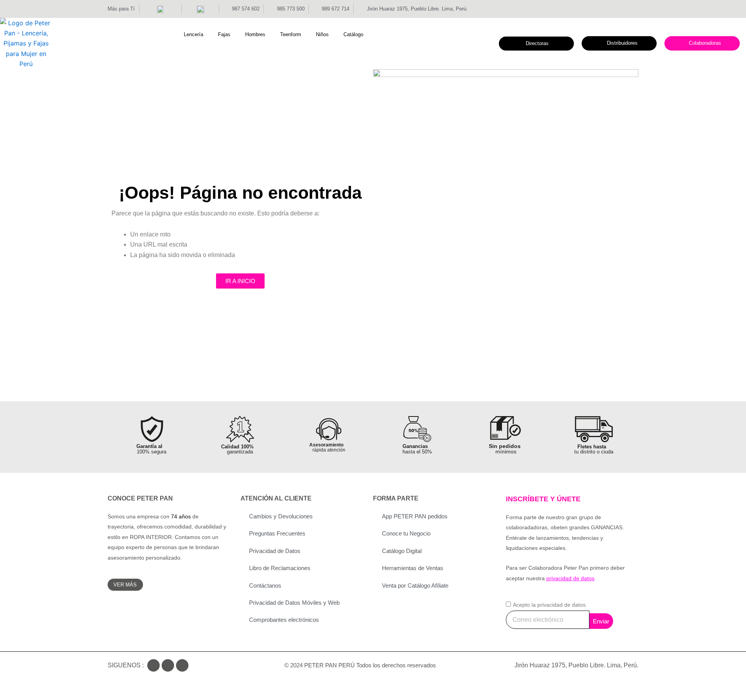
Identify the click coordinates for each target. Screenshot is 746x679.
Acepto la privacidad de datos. (550, 605)
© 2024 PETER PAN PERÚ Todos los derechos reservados (360, 665)
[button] (197, 34)
